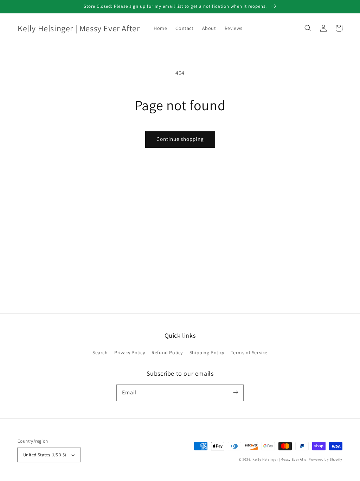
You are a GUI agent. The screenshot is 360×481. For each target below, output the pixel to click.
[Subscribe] (235, 392)
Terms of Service (249, 352)
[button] (308, 28)
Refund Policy (167, 352)
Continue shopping (180, 139)
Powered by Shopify (325, 459)
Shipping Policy (206, 352)
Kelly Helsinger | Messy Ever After (280, 459)
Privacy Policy (129, 352)
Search (100, 352)
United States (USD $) (44, 455)
